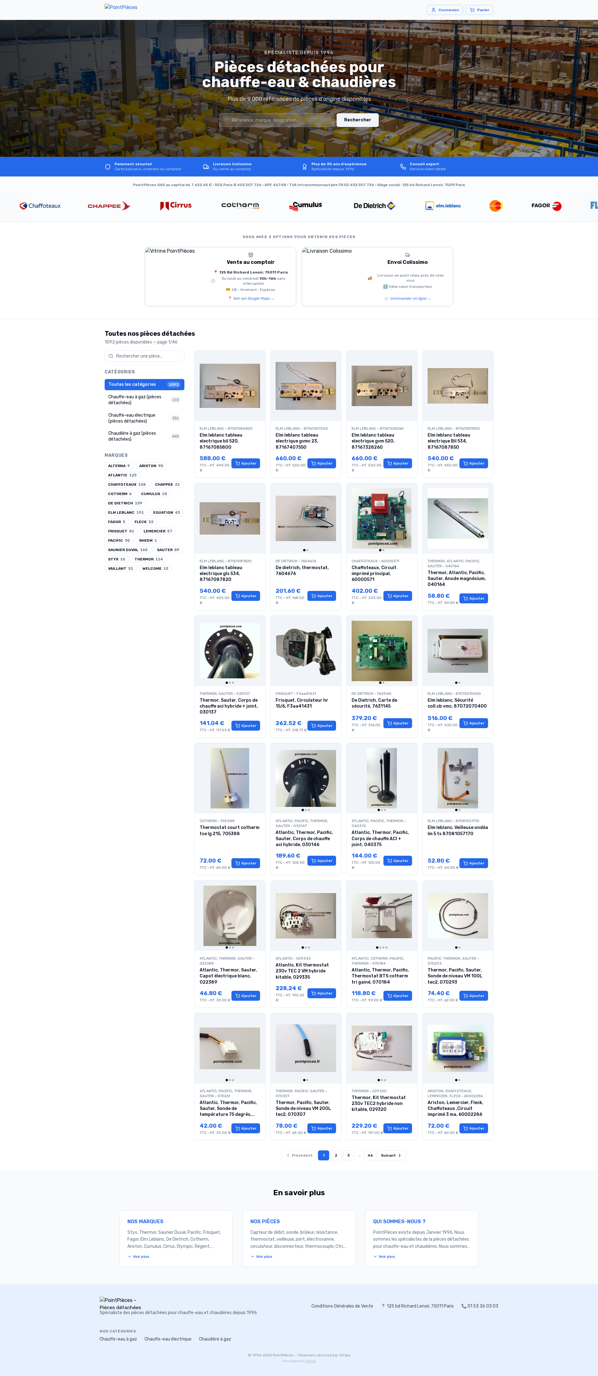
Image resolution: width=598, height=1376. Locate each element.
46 (370, 1155)
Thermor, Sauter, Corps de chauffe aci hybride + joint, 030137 (229, 706)
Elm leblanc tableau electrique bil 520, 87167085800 (221, 441)
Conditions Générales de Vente (342, 1306)
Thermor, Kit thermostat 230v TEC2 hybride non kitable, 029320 (379, 1103)
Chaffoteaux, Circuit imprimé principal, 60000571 (374, 574)
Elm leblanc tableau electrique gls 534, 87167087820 (221, 574)
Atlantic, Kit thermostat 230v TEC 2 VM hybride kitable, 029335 (302, 971)
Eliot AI (310, 1361)
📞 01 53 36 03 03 (479, 1306)
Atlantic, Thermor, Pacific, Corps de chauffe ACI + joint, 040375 (380, 838)
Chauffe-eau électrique (168, 1339)
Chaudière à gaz (215, 1339)
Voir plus (141, 1256)
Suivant (388, 1155)
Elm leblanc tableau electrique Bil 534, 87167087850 (449, 441)
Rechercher (357, 120)
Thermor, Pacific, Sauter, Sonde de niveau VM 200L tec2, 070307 (303, 1108)
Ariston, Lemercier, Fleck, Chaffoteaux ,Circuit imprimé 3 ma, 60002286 (455, 1108)
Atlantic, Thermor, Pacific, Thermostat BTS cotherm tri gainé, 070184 (380, 976)
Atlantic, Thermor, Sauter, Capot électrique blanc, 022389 (228, 976)
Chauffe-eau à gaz (118, 1339)
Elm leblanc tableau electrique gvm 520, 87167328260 (373, 441)
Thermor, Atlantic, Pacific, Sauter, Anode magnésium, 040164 (457, 578)
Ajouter (248, 463)
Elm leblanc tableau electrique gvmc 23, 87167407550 (297, 441)
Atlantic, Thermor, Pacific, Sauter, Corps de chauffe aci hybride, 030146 (304, 838)
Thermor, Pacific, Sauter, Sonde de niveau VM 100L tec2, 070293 (455, 976)
